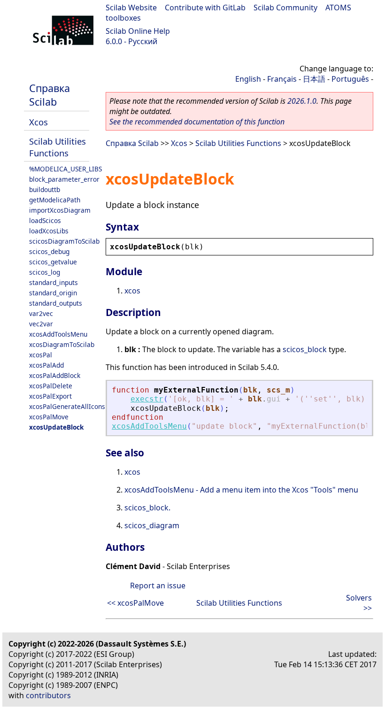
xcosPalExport (50, 396)
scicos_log (44, 272)
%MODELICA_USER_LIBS (65, 168)
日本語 (314, 79)
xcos (132, 290)
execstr (147, 398)
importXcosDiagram (60, 210)
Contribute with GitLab (205, 7)
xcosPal (40, 354)
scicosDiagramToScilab (64, 241)
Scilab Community (285, 7)
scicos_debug (49, 251)
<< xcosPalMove (135, 603)
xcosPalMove (49, 416)
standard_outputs (55, 303)
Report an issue (157, 585)
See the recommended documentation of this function (197, 121)
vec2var (41, 323)
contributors (48, 695)
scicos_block (305, 349)
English (248, 79)
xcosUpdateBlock (56, 427)
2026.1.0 (301, 101)
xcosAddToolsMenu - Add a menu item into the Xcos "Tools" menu (241, 490)
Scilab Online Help (138, 31)
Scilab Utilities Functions (57, 147)
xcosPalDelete (50, 385)
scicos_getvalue (53, 261)
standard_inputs (53, 282)
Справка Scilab (49, 94)
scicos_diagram (151, 525)
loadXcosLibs (49, 230)
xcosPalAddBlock (54, 375)
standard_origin (53, 292)
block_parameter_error (64, 179)
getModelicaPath (54, 199)
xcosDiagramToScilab (61, 344)
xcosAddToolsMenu (58, 334)
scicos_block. (147, 507)
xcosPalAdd (46, 365)
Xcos (38, 122)
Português (350, 79)
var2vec (41, 313)
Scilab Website (131, 7)
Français (282, 79)
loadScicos (45, 220)
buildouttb (44, 189)
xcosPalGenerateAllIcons (67, 406)
